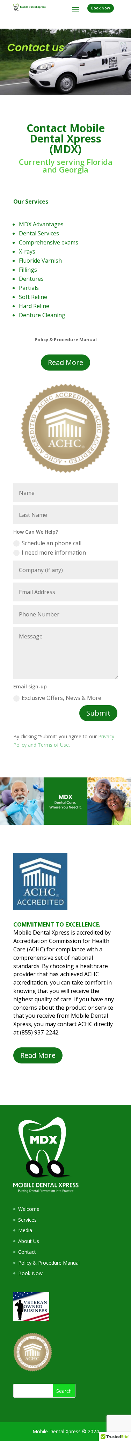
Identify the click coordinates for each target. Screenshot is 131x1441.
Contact (27, 1252)
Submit (98, 713)
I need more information (54, 552)
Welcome (28, 1209)
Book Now (100, 7)
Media (25, 1230)
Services (27, 1219)
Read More (65, 362)
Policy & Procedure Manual (49, 1262)
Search (64, 1391)
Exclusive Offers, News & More (61, 698)
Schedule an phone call (51, 543)
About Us (28, 1241)
